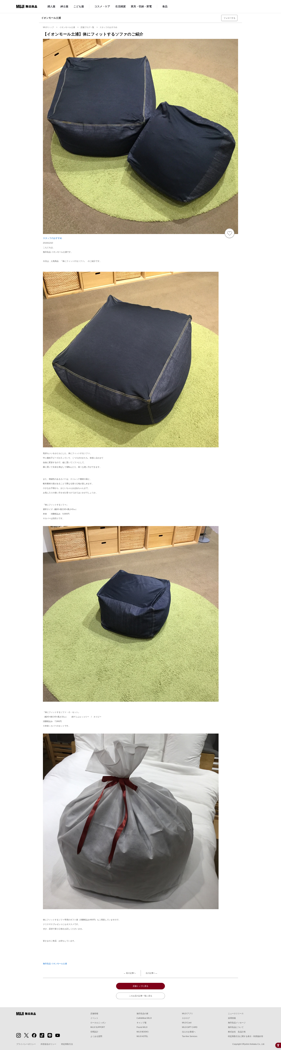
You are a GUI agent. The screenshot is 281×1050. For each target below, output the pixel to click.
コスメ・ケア (102, 6)
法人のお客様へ (189, 1032)
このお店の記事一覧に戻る (140, 996)
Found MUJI (142, 1027)
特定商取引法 (67, 1044)
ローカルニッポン (98, 1023)
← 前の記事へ (130, 973)
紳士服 (64, 6)
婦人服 (51, 6)
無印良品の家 (142, 1013)
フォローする (229, 18)
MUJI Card (186, 1023)
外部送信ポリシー (48, 1044)
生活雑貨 (120, 6)
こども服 (79, 6)
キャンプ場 (141, 1023)
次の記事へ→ (151, 973)
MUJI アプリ (187, 1013)
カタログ (186, 1018)
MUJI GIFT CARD (189, 1027)
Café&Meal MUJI (144, 1018)
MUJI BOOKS (142, 1032)
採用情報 (232, 1018)
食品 (164, 6)
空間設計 (94, 1032)
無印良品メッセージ (237, 1023)
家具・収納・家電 (141, 6)
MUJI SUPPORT (97, 1027)
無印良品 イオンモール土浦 (55, 964)
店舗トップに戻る (140, 986)
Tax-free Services (189, 1036)
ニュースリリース (236, 1013)
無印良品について (236, 1027)
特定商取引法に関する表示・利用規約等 (245, 1036)
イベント (94, 1018)
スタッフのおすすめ (52, 238)
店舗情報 (94, 1013)
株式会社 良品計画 (237, 1032)
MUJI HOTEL (142, 1036)
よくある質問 (96, 1036)
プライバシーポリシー (26, 1044)
